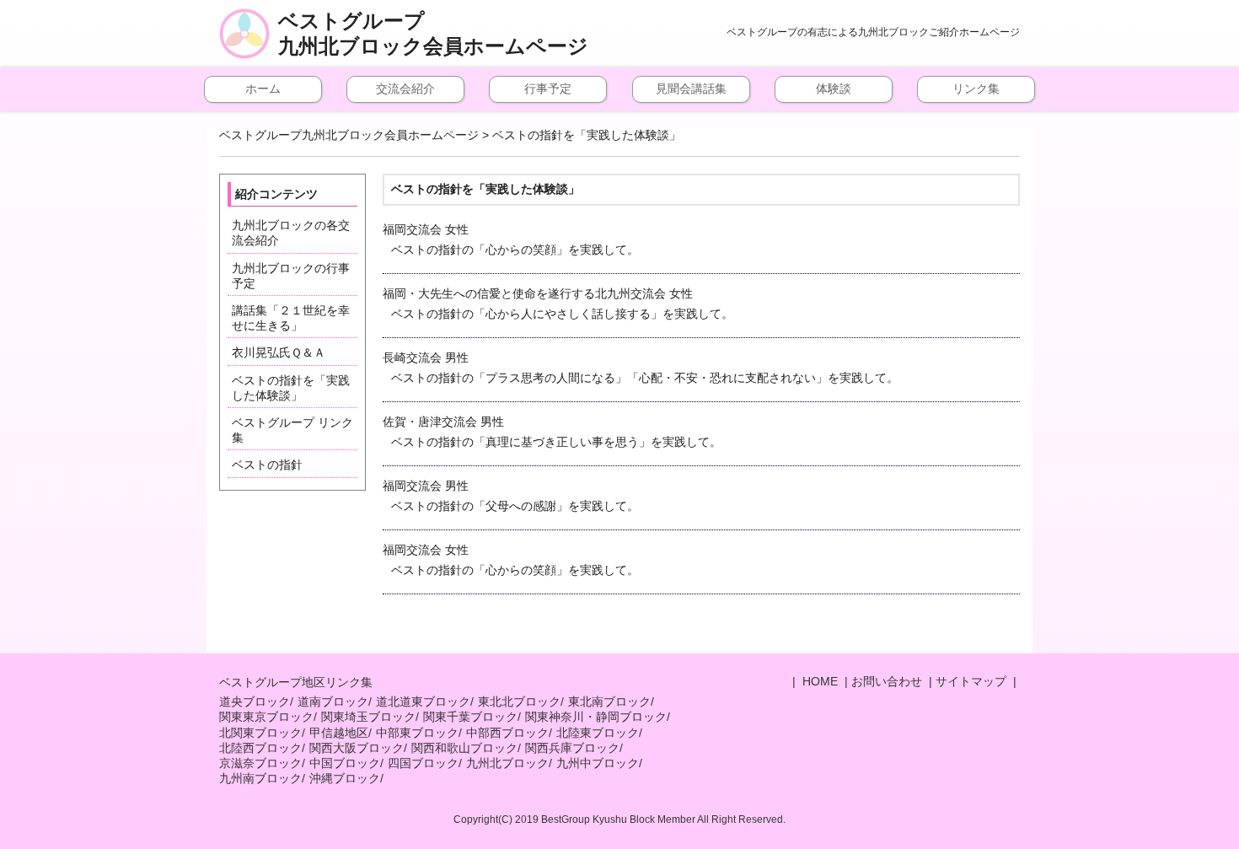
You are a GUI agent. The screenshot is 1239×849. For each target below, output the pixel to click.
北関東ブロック (260, 732)
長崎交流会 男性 (640, 367)
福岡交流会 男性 (511, 496)
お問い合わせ (886, 681)
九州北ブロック (507, 763)
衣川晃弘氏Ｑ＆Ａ (278, 352)
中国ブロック (344, 763)
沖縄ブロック (344, 778)
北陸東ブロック (597, 732)
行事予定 (547, 88)
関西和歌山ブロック (464, 748)
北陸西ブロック (260, 748)
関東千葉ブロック (470, 716)
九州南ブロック (260, 778)
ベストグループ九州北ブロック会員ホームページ (433, 33)
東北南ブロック (609, 701)
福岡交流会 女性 (511, 239)
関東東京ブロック (266, 716)
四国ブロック (423, 763)
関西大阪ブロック (356, 748)
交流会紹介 (405, 88)
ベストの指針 (267, 464)
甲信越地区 (338, 732)
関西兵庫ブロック (572, 748)
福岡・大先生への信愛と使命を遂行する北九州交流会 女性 (558, 303)
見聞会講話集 (691, 88)
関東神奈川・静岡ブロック (596, 716)
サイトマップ (971, 681)
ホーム (263, 88)
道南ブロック (333, 701)
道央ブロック (254, 701)
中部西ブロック (507, 732)
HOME (818, 681)
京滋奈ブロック (260, 763)
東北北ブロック (519, 701)
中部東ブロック (417, 732)
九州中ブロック (597, 763)
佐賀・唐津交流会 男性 (552, 432)
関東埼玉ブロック (368, 716)
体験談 (833, 88)
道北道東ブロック (423, 701)
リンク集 (976, 88)
